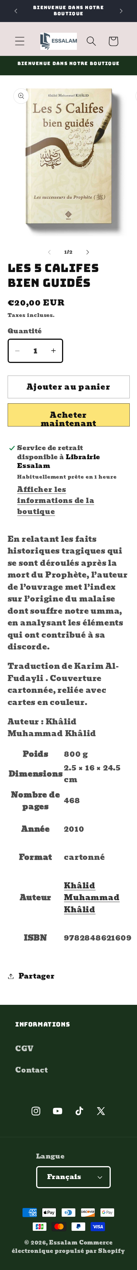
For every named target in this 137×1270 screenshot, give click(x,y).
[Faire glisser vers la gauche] (49, 252)
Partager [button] (36, 976)
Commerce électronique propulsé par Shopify (68, 1246)
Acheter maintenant (69, 418)
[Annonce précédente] (16, 11)
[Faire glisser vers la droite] (88, 252)
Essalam (63, 1242)
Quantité (25, 331)
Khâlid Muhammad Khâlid (91, 898)
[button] (19, 41)
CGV (24, 1048)
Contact (31, 1070)
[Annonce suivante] (121, 11)
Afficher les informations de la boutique (55, 500)
